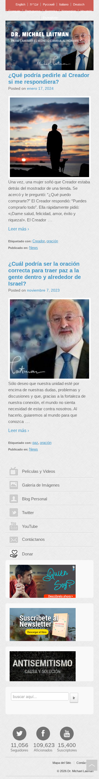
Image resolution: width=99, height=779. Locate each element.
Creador (38, 241)
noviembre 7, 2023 (43, 290)
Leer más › (18, 229)
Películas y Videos (38, 471)
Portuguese (32, 11)
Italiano (63, 4)
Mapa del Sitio (62, 762)
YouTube (30, 526)
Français (14, 11)
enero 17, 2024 (40, 88)
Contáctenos (85, 762)
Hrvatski (86, 11)
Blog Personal (34, 498)
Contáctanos (33, 539)
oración (52, 241)
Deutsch (78, 4)
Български (50, 17)
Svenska (51, 11)
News (33, 248)
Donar (27, 554)
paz (35, 443)
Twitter (28, 512)
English (20, 4)
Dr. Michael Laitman (40, 34)
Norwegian (69, 11)
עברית (34, 4)
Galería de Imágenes (41, 485)
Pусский (48, 4)
